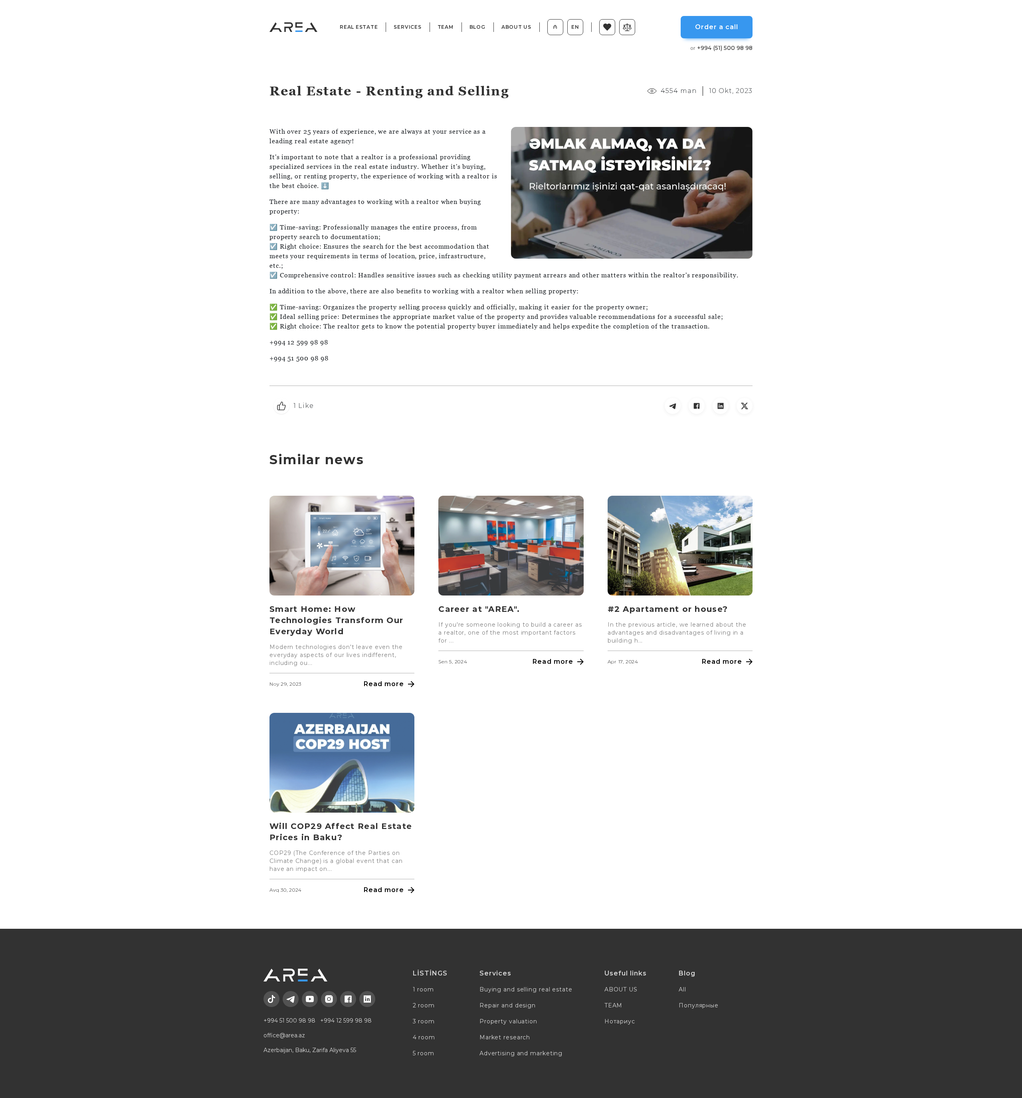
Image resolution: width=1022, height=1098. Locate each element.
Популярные (699, 1005)
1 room (423, 989)
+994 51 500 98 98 (289, 1020)
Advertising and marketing (520, 1053)
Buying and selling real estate (525, 989)
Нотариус (619, 1021)
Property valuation (508, 1021)
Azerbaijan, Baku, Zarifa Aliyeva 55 (309, 1050)
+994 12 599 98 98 (346, 1020)
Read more (384, 684)
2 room (424, 1005)
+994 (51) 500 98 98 (721, 47)
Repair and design (507, 1005)
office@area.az (284, 1035)
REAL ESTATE (359, 27)
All (682, 989)
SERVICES (407, 27)
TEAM (446, 27)
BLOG (477, 27)
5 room (423, 1053)
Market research (504, 1037)
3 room (424, 1021)
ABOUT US (516, 27)
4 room (424, 1037)
